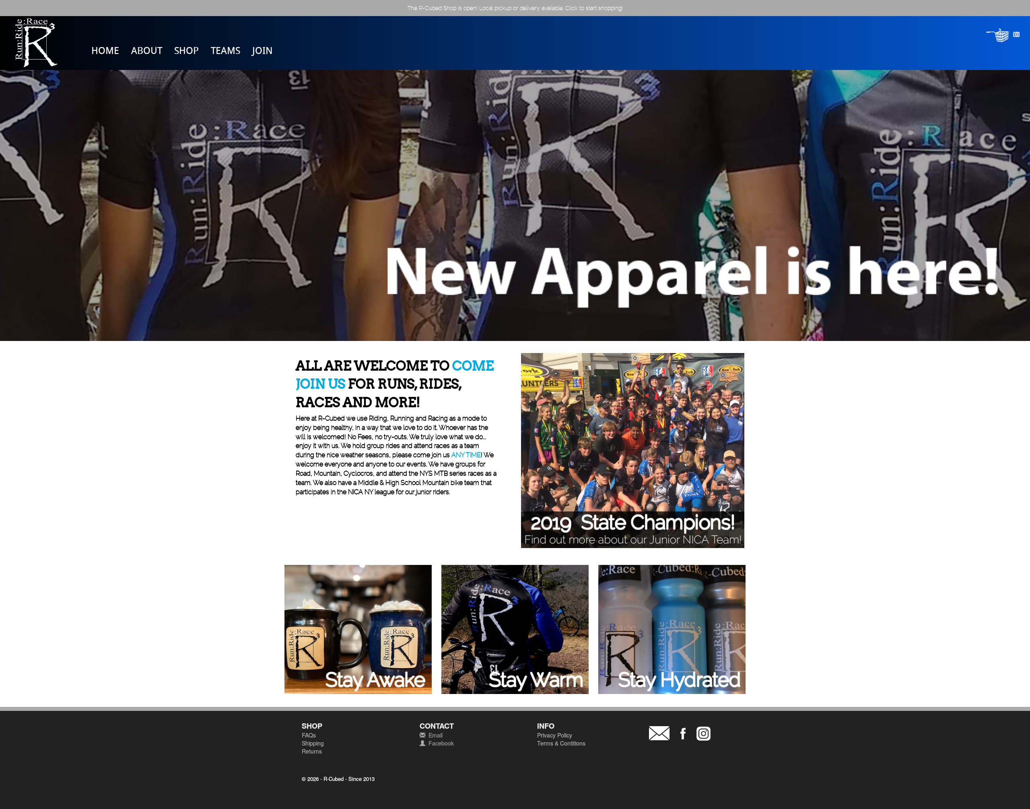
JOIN (262, 50)
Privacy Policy (554, 735)
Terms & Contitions (561, 743)
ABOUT (146, 50)
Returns (312, 751)
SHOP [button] (186, 50)
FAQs (309, 735)
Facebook (441, 743)
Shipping (313, 743)
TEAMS (225, 50)
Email (435, 735)
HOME (105, 50)
